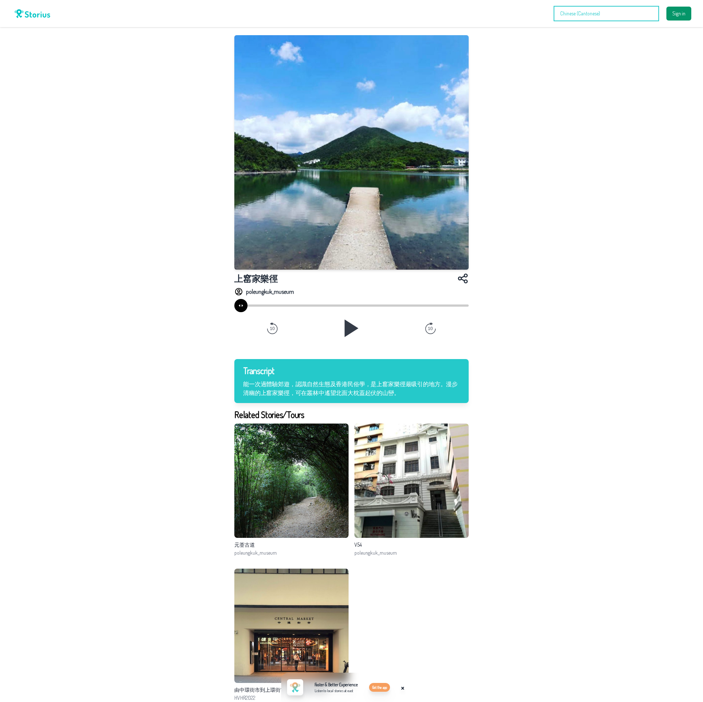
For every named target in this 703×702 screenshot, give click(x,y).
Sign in (678, 13)
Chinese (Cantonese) (580, 13)
